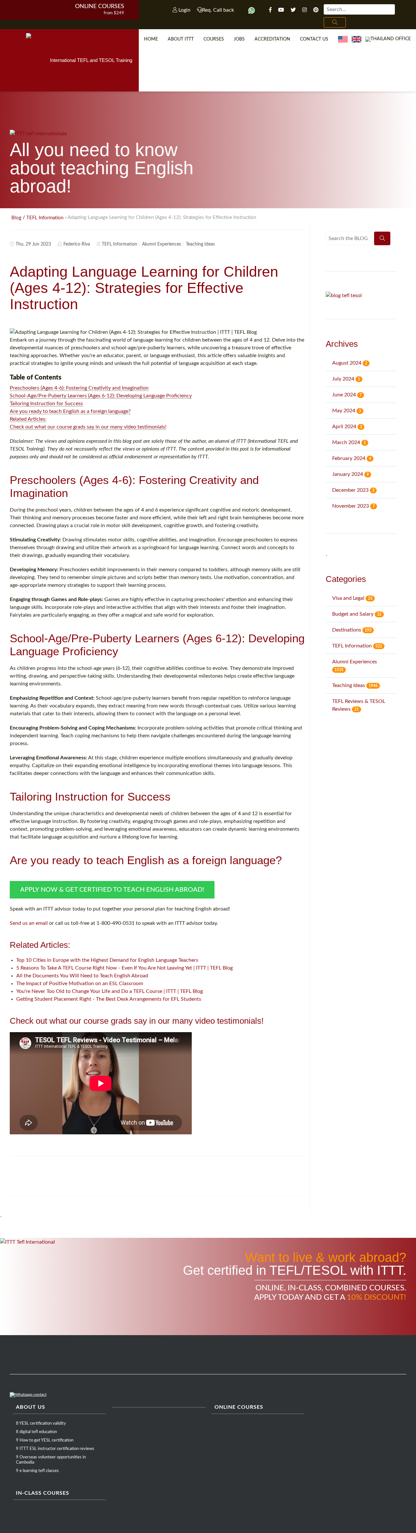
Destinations (351, 630)
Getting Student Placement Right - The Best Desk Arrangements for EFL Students (108, 999)
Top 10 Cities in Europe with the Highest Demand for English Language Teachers (107, 960)
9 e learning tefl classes (37, 1471)
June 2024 (347, 394)
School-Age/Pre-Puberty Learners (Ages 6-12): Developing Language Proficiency (101, 395)
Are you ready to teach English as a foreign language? (70, 411)
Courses (213, 39)
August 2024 (349, 363)
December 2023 (353, 490)
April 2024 (347, 426)
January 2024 (350, 474)
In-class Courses (42, 1493)
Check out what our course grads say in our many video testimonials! (88, 426)
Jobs (239, 39)
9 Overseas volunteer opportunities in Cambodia (51, 1460)
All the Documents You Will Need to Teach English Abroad (82, 975)
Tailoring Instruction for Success (46, 403)
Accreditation (272, 39)
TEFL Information (44, 217)
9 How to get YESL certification (44, 1440)
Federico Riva (76, 244)
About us (30, 1407)
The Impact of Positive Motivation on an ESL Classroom (79, 983)
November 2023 (353, 506)
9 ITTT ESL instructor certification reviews (55, 1449)
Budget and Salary (357, 614)
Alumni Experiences (161, 244)
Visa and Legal (352, 598)
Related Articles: (28, 419)
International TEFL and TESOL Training (91, 60)
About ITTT (181, 39)
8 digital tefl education (36, 1432)
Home (151, 39)
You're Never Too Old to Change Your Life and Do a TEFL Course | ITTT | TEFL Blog (109, 991)
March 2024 (349, 442)
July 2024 (346, 378)
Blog (16, 217)
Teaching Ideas (200, 244)
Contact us (314, 39)
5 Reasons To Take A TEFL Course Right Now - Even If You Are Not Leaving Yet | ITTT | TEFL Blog (124, 968)
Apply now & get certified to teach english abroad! (112, 890)
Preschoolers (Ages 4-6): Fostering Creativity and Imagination (79, 388)
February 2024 (351, 458)
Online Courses (99, 6)
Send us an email (29, 923)
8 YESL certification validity (41, 1423)
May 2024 (346, 410)
